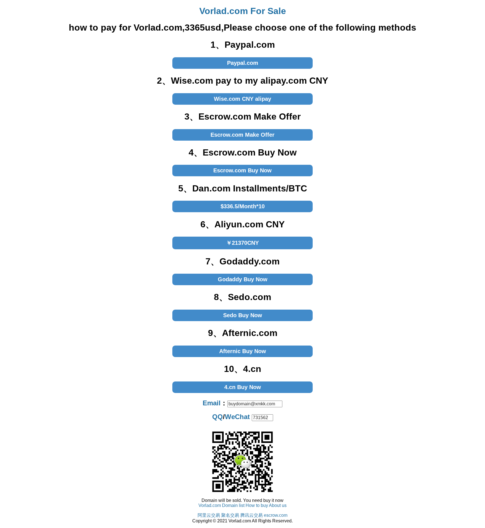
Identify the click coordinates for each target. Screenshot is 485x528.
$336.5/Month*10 (243, 206)
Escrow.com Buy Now (242, 170)
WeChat (237, 416)
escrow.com (275, 515)
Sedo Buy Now (242, 315)
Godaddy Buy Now (242, 279)
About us (278, 505)
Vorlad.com (209, 505)
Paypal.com (242, 63)
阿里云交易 (209, 515)
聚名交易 (230, 515)
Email (212, 403)
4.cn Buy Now (242, 387)
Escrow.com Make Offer (242, 135)
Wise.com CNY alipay (242, 99)
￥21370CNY (242, 243)
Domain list (233, 505)
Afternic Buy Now (242, 351)
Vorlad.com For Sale (242, 11)
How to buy (257, 505)
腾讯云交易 (251, 515)
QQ (217, 416)
